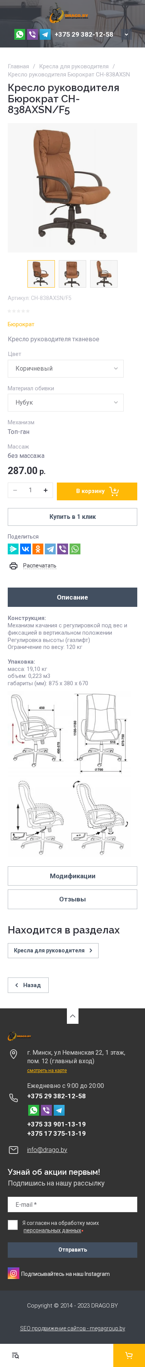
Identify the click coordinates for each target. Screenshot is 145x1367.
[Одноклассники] (37, 549)
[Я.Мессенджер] (13, 549)
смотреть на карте (47, 1070)
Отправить (72, 1250)
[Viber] (62, 549)
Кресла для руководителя (74, 66)
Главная (18, 66)
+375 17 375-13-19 (56, 1133)
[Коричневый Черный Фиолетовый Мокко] (66, 369)
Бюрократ (21, 324)
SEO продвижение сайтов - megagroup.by (72, 1328)
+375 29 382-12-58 (84, 34)
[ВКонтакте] (25, 549)
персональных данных (52, 1230)
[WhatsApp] (75, 549)
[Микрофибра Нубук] (66, 403)
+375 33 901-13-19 (56, 1124)
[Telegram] (50, 549)
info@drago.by (47, 1150)
